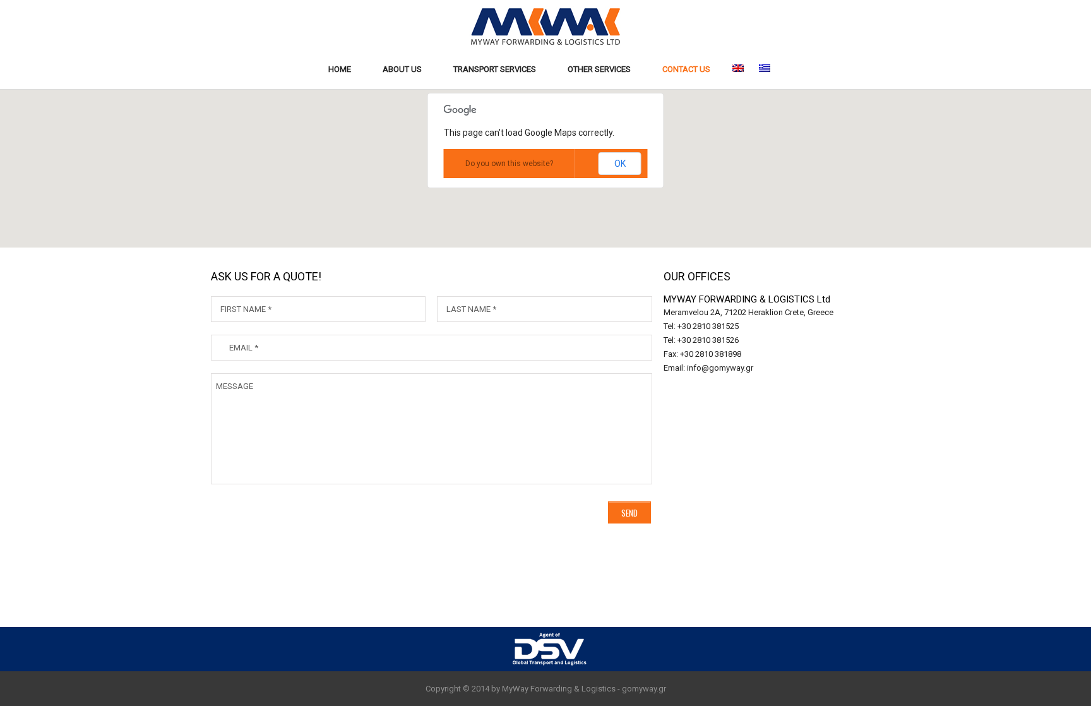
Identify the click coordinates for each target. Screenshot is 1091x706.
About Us (402, 69)
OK (620, 164)
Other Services (599, 69)
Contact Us (686, 69)
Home (339, 69)
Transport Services (494, 69)
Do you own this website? (509, 163)
